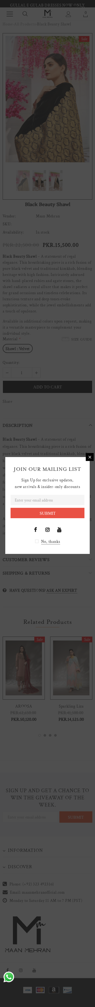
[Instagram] (47, 530)
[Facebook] (36, 530)
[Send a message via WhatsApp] (9, 977)
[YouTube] (59, 530)
